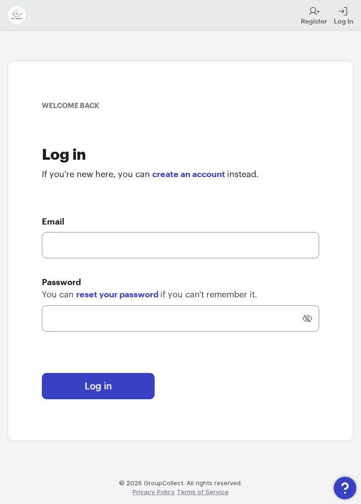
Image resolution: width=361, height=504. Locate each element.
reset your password (118, 294)
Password (61, 282)
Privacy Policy (154, 492)
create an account (189, 174)
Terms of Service (202, 492)
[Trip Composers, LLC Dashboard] (17, 15)
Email (53, 221)
